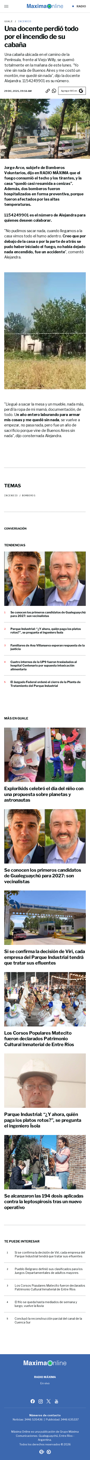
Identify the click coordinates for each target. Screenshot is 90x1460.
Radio (81, 6)
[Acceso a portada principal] (45, 6)
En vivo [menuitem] (45, 1383)
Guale (8, 21)
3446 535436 (33, 1419)
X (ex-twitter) (48, 1401)
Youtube (56, 1401)
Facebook (33, 1401)
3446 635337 (70, 1419)
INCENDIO (24, 21)
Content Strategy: (41, 1452)
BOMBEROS (29, 495)
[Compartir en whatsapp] (54, 91)
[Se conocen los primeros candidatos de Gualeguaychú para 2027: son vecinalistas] (45, 578)
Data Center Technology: (49, 1452)
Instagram (41, 1401)
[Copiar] (48, 91)
